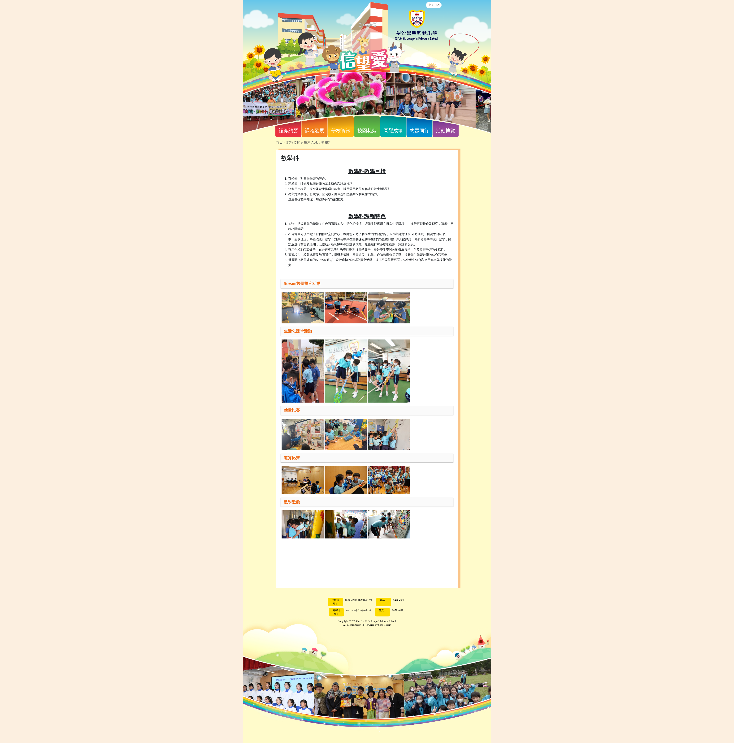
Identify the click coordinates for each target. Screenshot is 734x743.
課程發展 (314, 130)
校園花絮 (367, 130)
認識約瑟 (288, 130)
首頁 (279, 143)
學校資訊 (340, 130)
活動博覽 (445, 130)
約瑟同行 (419, 130)
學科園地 (311, 143)
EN (438, 4)
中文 (431, 4)
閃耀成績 (393, 130)
